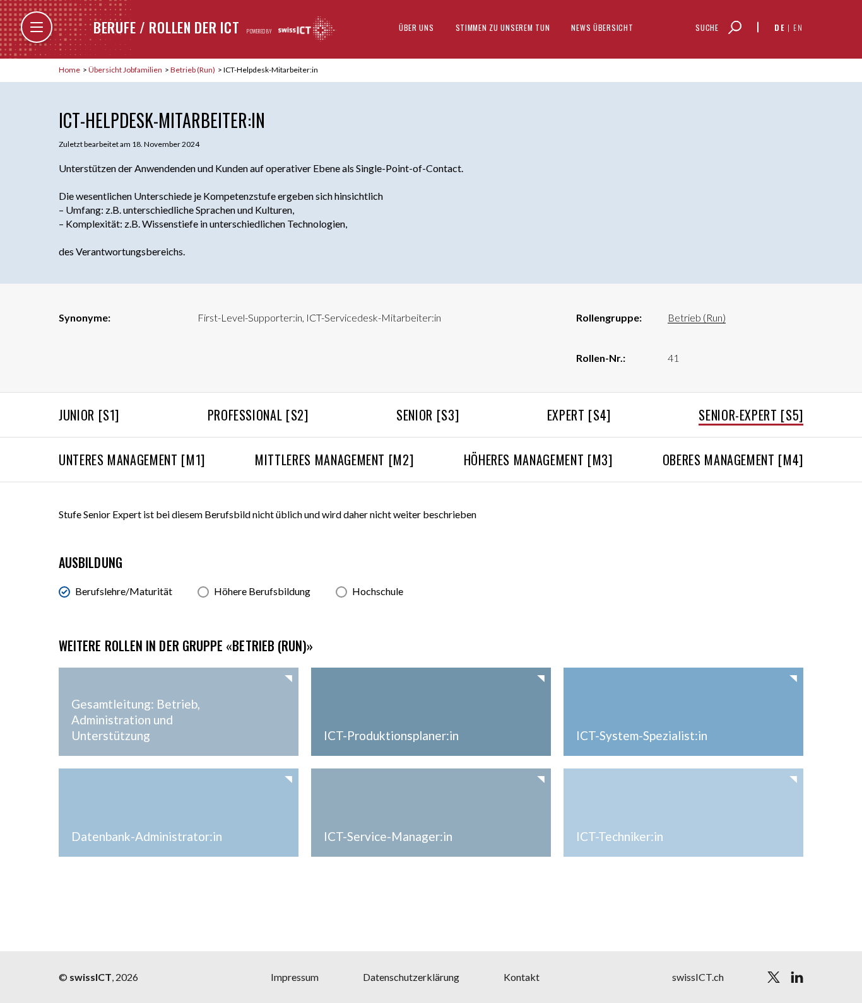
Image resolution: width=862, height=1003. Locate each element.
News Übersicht (602, 27)
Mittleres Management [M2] (334, 459)
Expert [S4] (579, 414)
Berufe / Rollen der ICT (166, 27)
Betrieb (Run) (193, 69)
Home (70, 69)
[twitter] (773, 977)
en (798, 27)
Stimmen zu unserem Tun (503, 27)
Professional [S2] (258, 414)
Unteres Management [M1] (132, 459)
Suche (707, 27)
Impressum (295, 977)
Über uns (416, 27)
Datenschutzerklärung (411, 977)
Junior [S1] (89, 414)
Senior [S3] (427, 414)
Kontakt (522, 977)
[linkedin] (797, 977)
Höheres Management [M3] (538, 459)
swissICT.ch (698, 977)
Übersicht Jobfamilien (125, 69)
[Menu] (36, 27)
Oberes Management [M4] (733, 459)
